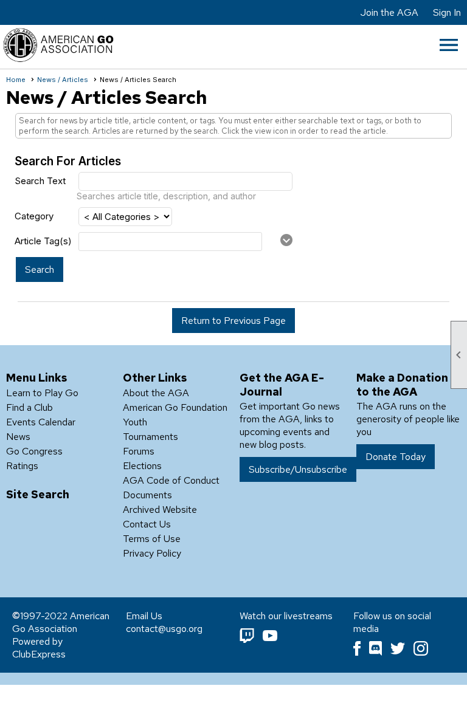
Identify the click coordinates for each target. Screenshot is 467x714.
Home (16, 79)
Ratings (22, 465)
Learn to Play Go (42, 392)
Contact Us (147, 524)
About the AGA (156, 392)
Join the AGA (389, 12)
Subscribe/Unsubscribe (298, 469)
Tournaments (150, 436)
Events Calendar (40, 422)
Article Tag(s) (43, 241)
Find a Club (29, 407)
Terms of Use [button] (152, 538)
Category (34, 216)
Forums (138, 451)
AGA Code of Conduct (171, 480)
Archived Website (160, 509)
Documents (147, 495)
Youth (135, 422)
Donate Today (395, 456)
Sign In (447, 12)
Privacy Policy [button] (152, 553)
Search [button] (39, 269)
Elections (142, 465)
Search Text (40, 181)
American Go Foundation (175, 407)
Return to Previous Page (233, 320)
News (18, 436)
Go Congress (34, 451)
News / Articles (62, 79)
